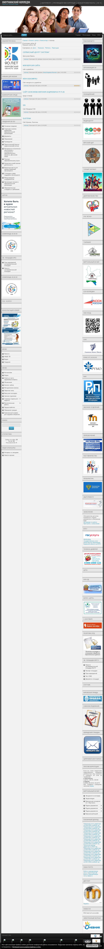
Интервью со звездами (11, 452)
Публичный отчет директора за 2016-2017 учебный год (92, 858)
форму (92, 786)
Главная (78, 35)
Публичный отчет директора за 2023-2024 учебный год (92, 827)
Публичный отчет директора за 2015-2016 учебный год (92, 855)
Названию (41, 48)
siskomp (26, 59)
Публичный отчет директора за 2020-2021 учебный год (92, 836)
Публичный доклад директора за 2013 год (90, 845)
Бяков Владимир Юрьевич (50, 72)
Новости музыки (9, 455)
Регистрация (86, 35)
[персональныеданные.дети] (95, 937)
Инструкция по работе (90, 522)
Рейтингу (48, 48)
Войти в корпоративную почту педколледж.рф (90, 872)
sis (24, 105)
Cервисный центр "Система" (36, 52)
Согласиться (92, 946)
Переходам (55, 48)
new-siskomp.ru (30, 79)
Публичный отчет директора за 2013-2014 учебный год (92, 849)
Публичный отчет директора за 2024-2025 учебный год (92, 824)
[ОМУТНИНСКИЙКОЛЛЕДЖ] (16, 2)
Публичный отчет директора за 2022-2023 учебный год (92, 830)
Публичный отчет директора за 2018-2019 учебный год (92, 842)
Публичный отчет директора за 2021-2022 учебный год (92, 833)
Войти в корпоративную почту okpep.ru (90, 875)
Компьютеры (44, 40)
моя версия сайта (31, 65)
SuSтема (27, 118)
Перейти (86, 903)
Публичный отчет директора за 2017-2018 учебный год (92, 861)
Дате (34, 48)
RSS (99, 35)
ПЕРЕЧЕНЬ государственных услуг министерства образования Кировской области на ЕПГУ (92, 542)
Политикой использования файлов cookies (26, 947)
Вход (93, 35)
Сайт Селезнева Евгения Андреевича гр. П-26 (43, 92)
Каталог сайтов (33, 40)
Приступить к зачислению (91, 523)
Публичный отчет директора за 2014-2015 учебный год (92, 852)
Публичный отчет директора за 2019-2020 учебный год (92, 839)
